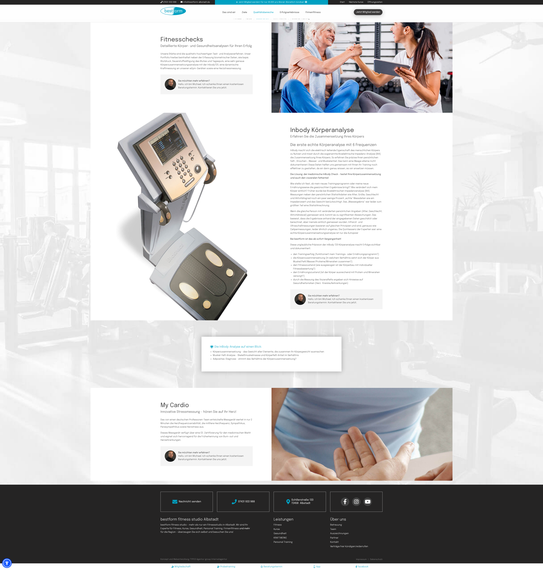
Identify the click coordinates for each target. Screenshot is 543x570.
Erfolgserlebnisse (289, 12)
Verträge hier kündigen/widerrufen (349, 546)
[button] (7, 563)
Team (333, 529)
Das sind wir (228, 12)
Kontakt (334, 542)
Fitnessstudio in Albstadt (221, 525)
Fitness (278, 525)
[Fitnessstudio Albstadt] (173, 11)
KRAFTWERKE (280, 538)
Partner (334, 538)
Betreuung (336, 525)
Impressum (361, 559)
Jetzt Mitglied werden (368, 12)
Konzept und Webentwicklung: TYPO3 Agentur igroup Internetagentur (193, 559)
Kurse (277, 529)
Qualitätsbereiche (263, 12)
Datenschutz (376, 559)
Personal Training (283, 542)
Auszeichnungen (339, 533)
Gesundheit (280, 533)
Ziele (244, 12)
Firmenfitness (313, 12)
